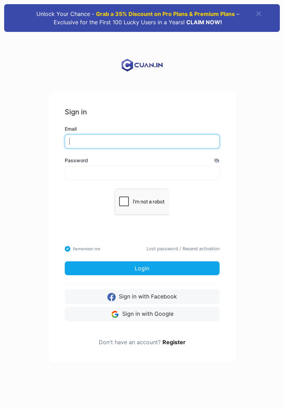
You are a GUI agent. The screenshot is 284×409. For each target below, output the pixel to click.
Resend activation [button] (201, 248)
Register (174, 342)
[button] (216, 160)
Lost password (162, 248)
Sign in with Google (147, 313)
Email (71, 129)
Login (142, 268)
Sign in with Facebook (147, 296)
